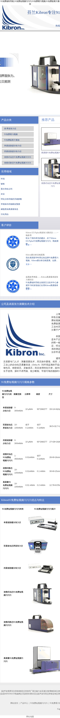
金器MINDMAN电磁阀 (10, 694)
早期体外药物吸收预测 (10, 204)
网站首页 (14, 703)
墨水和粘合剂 (6, 189)
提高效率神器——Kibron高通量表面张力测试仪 (42, 278)
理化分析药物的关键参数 (11, 199)
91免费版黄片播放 (12, 140)
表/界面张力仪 (10, 128)
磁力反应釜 (41, 691)
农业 (3, 194)
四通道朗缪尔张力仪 (12, 151)
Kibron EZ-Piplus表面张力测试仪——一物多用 (42, 234)
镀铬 (3, 184)
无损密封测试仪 (29, 694)
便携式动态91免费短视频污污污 (17, 157)
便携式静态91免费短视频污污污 (17, 163)
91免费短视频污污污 (39, 703)
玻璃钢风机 (52, 691)
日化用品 (4, 214)
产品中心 (24, 703)
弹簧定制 (52, 694)
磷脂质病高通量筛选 (9, 209)
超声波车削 (42, 694)
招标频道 (19, 691)
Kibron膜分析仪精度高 (35, 255)
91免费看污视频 (11, 134)
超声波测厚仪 (7, 691)
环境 (3, 179)
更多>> (29, 245)
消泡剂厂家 (29, 691)
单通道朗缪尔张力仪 (12, 146)
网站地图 (30, 716)
